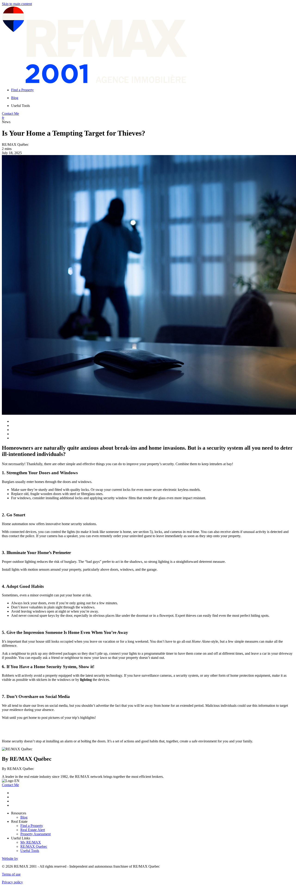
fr (3, 118)
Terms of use (11, 874)
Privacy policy (12, 882)
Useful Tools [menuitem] (20, 106)
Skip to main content (17, 4)
